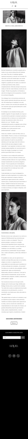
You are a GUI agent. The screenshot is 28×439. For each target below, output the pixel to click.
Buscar (14, 323)
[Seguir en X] (18, 355)
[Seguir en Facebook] (9, 355)
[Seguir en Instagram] (14, 355)
